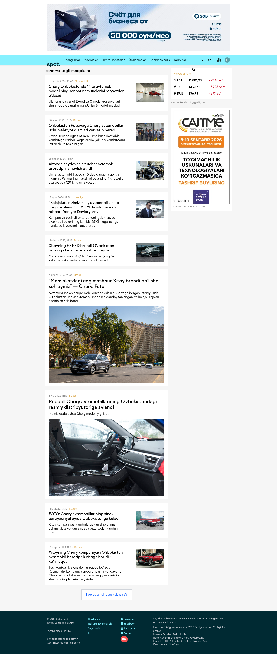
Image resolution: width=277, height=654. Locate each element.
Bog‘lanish (94, 619)
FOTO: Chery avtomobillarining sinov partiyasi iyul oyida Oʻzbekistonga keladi (84, 516)
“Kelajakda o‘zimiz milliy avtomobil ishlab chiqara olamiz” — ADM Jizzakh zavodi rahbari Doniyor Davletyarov (84, 207)
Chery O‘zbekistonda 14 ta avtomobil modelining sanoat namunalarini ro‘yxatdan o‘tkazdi (87, 91)
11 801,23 (195, 80)
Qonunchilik (82, 81)
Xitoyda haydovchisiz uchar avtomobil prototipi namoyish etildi (82, 166)
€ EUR (179, 87)
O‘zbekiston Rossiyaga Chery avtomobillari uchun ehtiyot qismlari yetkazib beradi (86, 127)
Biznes (77, 120)
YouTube (128, 633)
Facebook (129, 623)
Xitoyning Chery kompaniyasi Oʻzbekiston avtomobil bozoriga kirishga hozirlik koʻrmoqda (86, 557)
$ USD (178, 80)
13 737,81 (195, 87)
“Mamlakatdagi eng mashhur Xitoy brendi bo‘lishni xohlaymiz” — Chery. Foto (104, 283)
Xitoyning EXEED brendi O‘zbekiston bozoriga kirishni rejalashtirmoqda (81, 247)
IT (75, 158)
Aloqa (202, 207)
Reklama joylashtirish (100, 623)
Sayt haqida (94, 628)
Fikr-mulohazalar (113, 60)
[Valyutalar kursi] (219, 60)
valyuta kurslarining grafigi (187, 102)
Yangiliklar (73, 60)
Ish (89, 633)
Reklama (177, 207)
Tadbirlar (180, 60)
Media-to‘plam (190, 207)
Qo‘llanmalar (137, 60)
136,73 (193, 93)
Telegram (128, 619)
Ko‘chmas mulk (160, 60)
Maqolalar (91, 60)
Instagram (129, 628)
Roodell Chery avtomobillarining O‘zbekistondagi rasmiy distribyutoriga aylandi (103, 404)
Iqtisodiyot (78, 197)
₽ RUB (178, 93)
